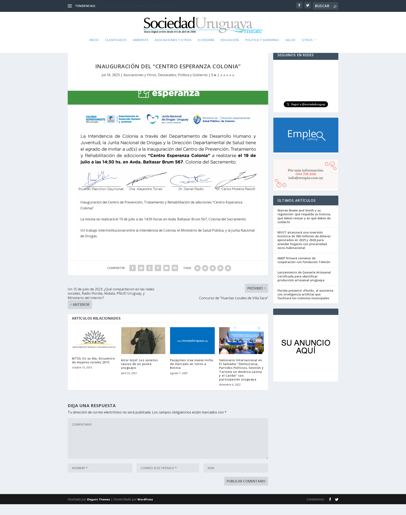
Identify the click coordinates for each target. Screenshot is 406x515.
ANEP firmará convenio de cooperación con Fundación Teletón (303, 260)
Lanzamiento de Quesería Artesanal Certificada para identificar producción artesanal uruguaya (304, 276)
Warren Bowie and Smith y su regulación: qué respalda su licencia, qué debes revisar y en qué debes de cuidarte (304, 216)
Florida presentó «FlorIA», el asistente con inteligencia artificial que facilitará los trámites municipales (305, 294)
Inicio (94, 40)
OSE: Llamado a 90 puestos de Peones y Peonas (130, 6)
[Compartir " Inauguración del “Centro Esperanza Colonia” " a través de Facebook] (132, 268)
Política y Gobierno (262, 40)
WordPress (145, 499)
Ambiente (140, 40)
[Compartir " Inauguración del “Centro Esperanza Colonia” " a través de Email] (166, 268)
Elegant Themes (98, 499)
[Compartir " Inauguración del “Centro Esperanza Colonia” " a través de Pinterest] (158, 268)
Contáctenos (315, 499)
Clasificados (115, 40)
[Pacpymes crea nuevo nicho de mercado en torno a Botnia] (192, 340)
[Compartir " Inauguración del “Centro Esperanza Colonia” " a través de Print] (175, 268)
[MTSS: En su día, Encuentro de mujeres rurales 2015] (94, 339)
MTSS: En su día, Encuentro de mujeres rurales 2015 (93, 360)
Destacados (167, 75)
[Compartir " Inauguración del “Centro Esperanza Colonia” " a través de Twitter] (141, 268)
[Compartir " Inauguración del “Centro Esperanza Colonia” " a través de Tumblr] (149, 268)
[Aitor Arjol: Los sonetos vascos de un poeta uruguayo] (143, 340)
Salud (290, 40)
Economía (206, 40)
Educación (230, 40)
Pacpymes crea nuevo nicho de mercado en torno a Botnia (191, 364)
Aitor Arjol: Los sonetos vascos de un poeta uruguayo (139, 364)
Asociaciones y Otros (173, 40)
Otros (307, 40)
